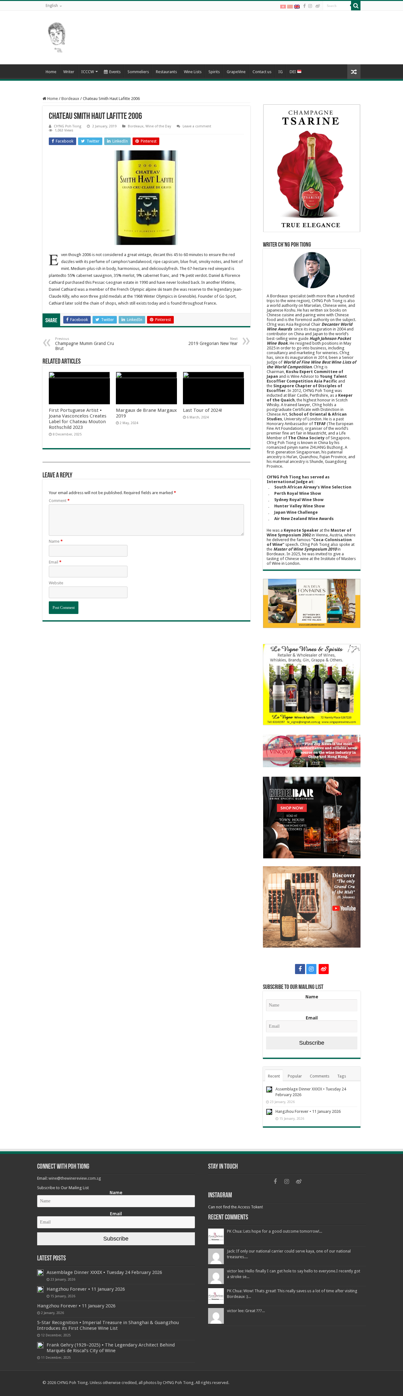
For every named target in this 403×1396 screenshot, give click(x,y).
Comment (59, 500)
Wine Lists (193, 71)
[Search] (355, 5)
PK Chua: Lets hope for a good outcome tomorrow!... (274, 1231)
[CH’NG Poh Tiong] (56, 36)
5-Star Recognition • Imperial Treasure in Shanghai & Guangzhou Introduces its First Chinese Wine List (108, 1325)
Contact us (262, 71)
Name (56, 541)
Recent (274, 1076)
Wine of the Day (158, 126)
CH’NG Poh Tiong (67, 126)
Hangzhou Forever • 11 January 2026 (308, 1111)
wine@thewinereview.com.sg (74, 1178)
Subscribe (311, 1043)
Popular (295, 1076)
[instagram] (310, 6)
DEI (293, 71)
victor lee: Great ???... (246, 1310)
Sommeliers (138, 71)
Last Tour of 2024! (202, 410)
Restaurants (166, 71)
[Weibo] (318, 6)
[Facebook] (304, 6)
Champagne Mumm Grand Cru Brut (84, 344)
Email (55, 562)
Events (115, 71)
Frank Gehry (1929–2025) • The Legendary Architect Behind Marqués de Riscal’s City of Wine (111, 1347)
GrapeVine (236, 71)
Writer (68, 71)
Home (51, 71)
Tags (341, 1076)
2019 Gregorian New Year (213, 341)
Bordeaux (70, 98)
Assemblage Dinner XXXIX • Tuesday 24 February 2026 (104, 1272)
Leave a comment (197, 126)
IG (280, 71)
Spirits (214, 71)
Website (56, 583)
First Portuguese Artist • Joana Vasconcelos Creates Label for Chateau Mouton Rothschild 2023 (77, 418)
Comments (319, 1076)
